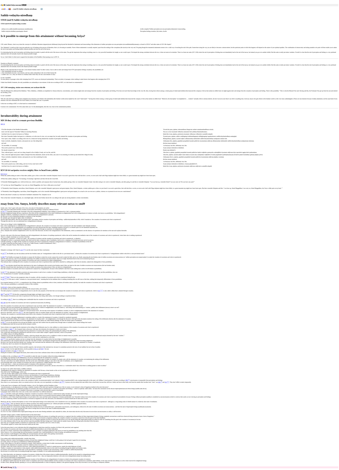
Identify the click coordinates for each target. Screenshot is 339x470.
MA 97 (3, 349)
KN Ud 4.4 (4, 174)
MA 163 (3, 351)
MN (4, 257)
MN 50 (3, 124)
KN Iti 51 (5, 287)
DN (9, 277)
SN (4, 272)
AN (4, 211)
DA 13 (36, 349)
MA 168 (3, 302)
